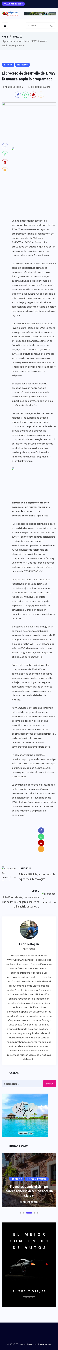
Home (5, 36)
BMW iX (17, 36)
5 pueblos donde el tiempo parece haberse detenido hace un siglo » (29, 1190)
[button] (20, 1213)
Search (49, 1083)
